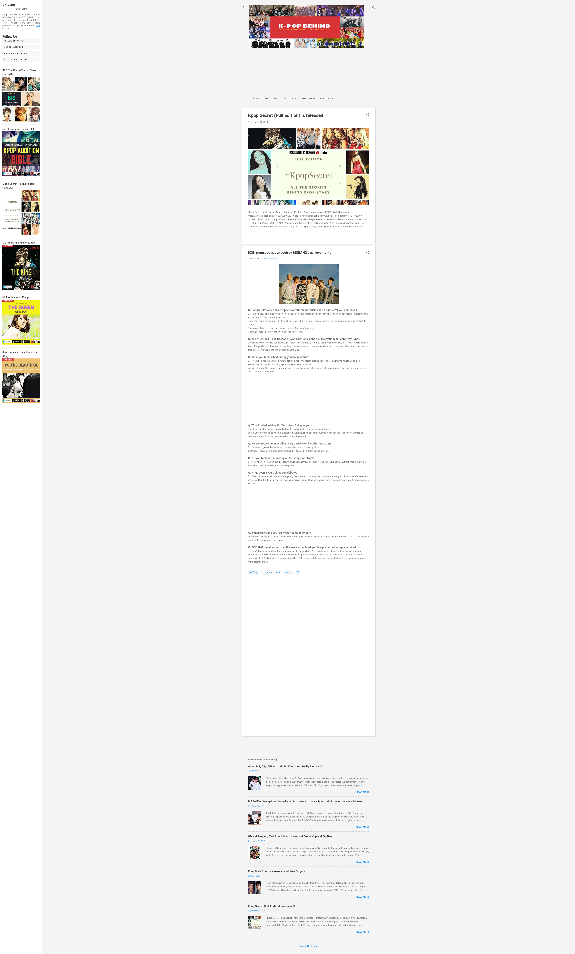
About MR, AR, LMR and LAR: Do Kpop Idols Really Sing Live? (285, 766)
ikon (278, 572)
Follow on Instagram (16, 59)
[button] (367, 115)
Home (256, 98)
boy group (267, 572)
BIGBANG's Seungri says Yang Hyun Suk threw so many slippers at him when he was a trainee (305, 801)
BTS (294, 98)
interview (288, 572)
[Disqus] (308, 613)
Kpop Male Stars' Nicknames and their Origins (276, 871)
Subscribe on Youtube (16, 53)
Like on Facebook (13, 47)
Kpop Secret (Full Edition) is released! (286, 115)
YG (275, 98)
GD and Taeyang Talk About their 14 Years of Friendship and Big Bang (290, 836)
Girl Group (327, 98)
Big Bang (253, 572)
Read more (362, 792)
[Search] (373, 8)
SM (266, 98)
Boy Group (308, 98)
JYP (284, 98)
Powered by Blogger (309, 946)
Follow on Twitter (14, 41)
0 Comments (271, 258)
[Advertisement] (293, 71)
